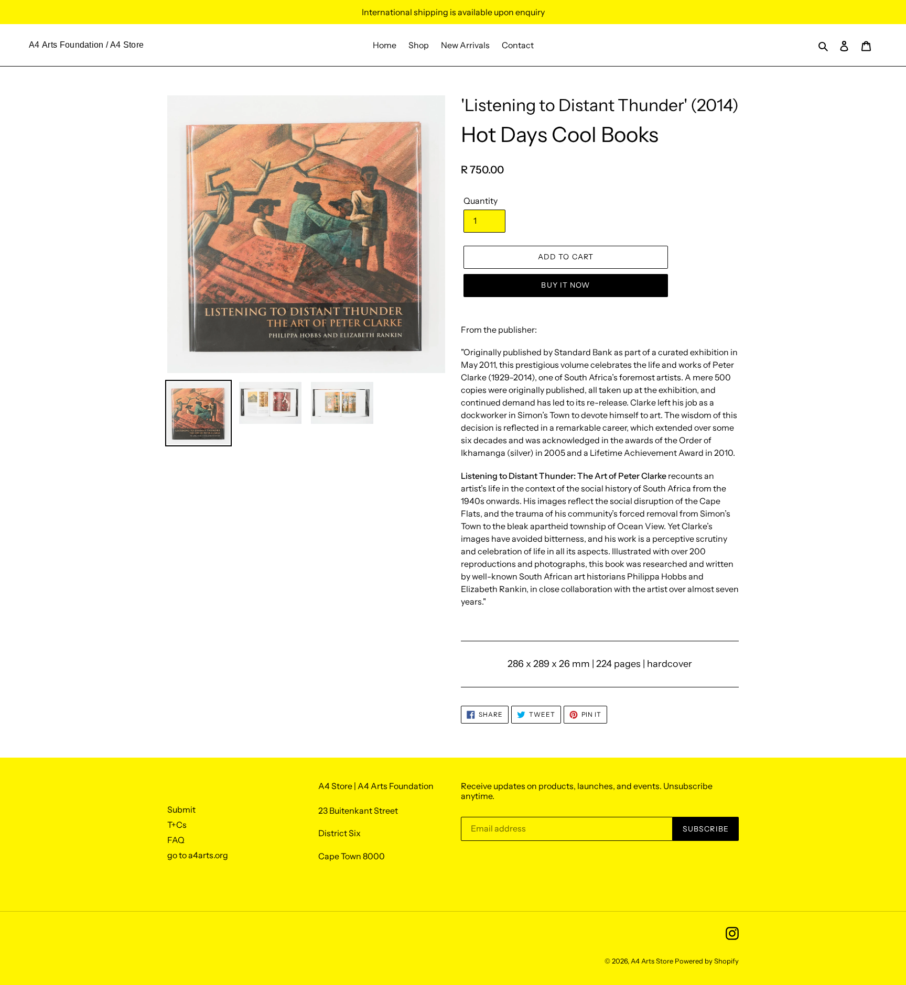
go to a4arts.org (197, 855)
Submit (181, 809)
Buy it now (565, 285)
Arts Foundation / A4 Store (93, 44)
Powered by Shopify (707, 961)
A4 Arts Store (652, 961)
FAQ (176, 840)
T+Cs (177, 824)
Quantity (480, 200)
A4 (34, 44)
